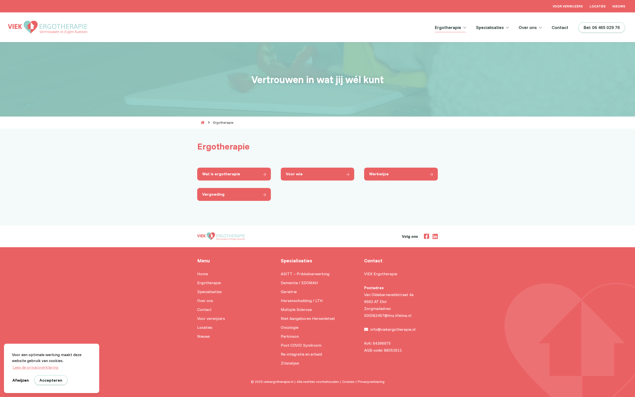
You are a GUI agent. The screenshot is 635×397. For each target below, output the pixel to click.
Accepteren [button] (50, 380)
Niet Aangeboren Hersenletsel (308, 318)
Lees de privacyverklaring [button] (35, 367)
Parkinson (290, 336)
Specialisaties (490, 27)
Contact (560, 27)
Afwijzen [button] (20, 380)
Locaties (597, 6)
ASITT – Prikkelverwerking (305, 273)
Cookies (348, 381)
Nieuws (618, 6)
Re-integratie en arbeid (301, 354)
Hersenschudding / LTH (302, 300)
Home (202, 273)
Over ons (528, 27)
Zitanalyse (290, 363)
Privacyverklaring (371, 381)
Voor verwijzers (568, 6)
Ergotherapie (448, 27)
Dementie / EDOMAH (299, 282)
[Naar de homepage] (201, 122)
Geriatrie (289, 291)
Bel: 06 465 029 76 (601, 27)
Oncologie (289, 327)
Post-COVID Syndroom (301, 345)
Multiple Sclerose (296, 309)
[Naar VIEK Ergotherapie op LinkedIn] (434, 235)
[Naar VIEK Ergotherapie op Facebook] (425, 235)
